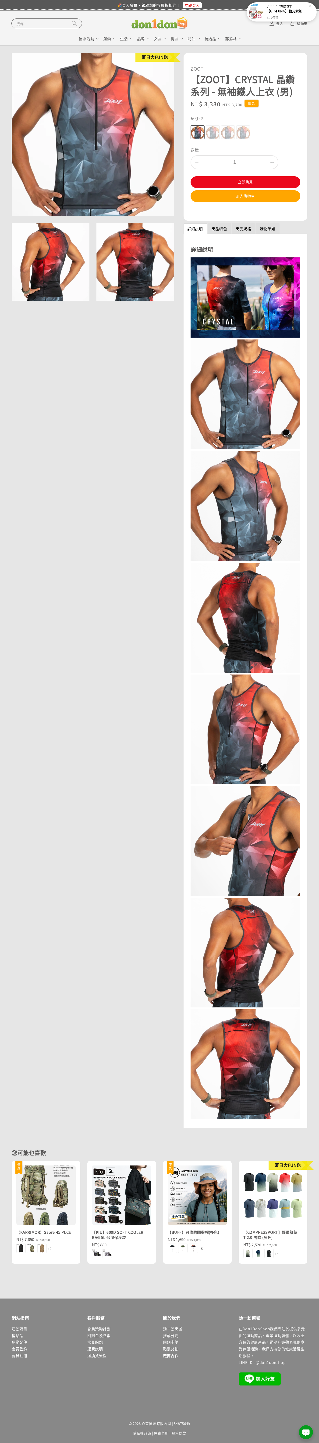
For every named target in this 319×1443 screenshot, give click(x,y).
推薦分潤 (170, 1335)
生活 (124, 38)
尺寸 (197, 118)
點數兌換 (170, 1349)
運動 (107, 38)
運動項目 (19, 1328)
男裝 (174, 38)
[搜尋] (74, 23)
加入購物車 (245, 195)
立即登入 (192, 5)
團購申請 (170, 1342)
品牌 (141, 38)
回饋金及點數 (99, 1335)
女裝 (158, 38)
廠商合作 (170, 1355)
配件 (191, 38)
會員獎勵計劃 (99, 1328)
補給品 (210, 38)
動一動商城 (172, 1328)
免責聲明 (161, 1433)
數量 (195, 150)
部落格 (231, 38)
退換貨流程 (97, 1355)
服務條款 (178, 1433)
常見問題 (95, 1342)
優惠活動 (86, 38)
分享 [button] (200, 210)
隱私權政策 (142, 1433)
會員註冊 (19, 1355)
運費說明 (95, 1349)
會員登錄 (19, 1349)
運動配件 (19, 1342)
